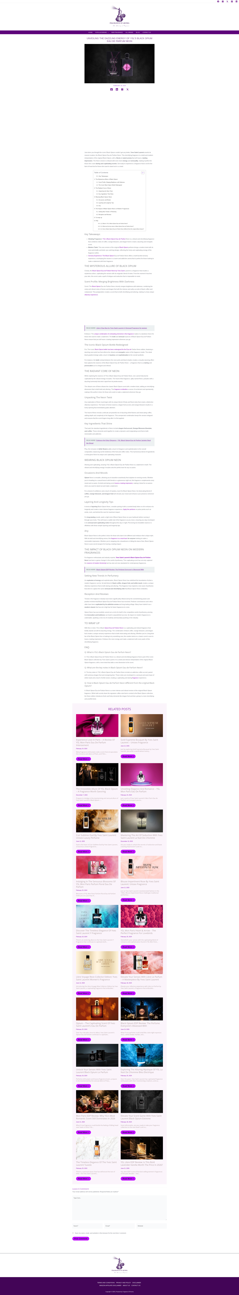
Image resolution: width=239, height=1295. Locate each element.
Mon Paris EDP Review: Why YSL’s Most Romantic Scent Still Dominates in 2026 (95, 1117)
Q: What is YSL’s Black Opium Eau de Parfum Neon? (114, 223)
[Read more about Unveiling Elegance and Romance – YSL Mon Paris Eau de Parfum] (142, 774)
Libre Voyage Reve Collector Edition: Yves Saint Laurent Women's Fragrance (96, 978)
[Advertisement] (119, 110)
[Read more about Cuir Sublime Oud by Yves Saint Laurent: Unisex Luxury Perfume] (97, 821)
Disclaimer (136, 1282)
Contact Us (135, 1285)
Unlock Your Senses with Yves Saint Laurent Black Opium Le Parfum (93, 1071)
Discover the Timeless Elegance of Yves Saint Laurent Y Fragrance (96, 932)
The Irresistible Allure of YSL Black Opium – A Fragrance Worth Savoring (97, 790)
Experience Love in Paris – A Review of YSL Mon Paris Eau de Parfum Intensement (95, 742)
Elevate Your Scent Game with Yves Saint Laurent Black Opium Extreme (141, 1117)
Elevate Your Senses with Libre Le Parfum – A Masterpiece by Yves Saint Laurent (141, 978)
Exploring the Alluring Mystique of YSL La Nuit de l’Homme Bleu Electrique (142, 1071)
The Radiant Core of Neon (103, 188)
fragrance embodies (121, 389)
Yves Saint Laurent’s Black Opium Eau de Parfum (133, 557)
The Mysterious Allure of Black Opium (107, 179)
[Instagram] (223, 1)
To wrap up (99, 217)
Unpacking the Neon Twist (106, 191)
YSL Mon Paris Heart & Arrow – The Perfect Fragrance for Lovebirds (138, 932)
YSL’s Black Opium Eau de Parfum (114, 239)
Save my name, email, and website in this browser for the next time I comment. (100, 1233)
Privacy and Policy (123, 1282)
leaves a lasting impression (124, 483)
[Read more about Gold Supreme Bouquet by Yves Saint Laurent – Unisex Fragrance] (142, 725)
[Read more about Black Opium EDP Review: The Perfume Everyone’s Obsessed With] (142, 1009)
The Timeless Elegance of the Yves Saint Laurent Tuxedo (96, 1163)
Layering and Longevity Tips (106, 203)
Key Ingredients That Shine (106, 194)
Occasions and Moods (105, 200)
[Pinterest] (232, 1)
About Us (126, 1285)
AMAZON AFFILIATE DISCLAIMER (110, 1285)
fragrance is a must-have (119, 538)
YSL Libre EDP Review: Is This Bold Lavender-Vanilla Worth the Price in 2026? (142, 1163)
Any (100, 205)
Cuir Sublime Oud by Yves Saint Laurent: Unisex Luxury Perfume (96, 836)
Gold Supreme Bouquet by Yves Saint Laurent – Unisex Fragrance (139, 741)
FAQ (97, 220)
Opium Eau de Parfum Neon (114, 628)
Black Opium (124, 247)
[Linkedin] (236, 1)
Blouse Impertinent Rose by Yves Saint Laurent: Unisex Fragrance (140, 883)
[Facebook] (218, 1)
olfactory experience (91, 295)
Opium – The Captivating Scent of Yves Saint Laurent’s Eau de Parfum (95, 1024)
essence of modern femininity (96, 563)
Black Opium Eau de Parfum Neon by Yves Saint (108, 271)
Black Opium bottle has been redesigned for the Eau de (113, 349)
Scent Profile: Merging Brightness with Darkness (112, 182)
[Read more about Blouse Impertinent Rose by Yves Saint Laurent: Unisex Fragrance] (142, 867)
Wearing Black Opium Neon (104, 197)
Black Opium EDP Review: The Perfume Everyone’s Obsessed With (140, 1024)
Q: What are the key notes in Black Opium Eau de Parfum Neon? (117, 226)
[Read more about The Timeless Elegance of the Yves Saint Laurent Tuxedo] (97, 1148)
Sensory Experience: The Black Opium (101, 256)
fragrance (135, 678)
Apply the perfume (129, 509)
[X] (227, 1)
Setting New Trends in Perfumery (108, 211)
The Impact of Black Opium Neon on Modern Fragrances (112, 208)
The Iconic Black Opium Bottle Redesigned (110, 185)
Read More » (83, 759)
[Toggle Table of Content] (142, 172)
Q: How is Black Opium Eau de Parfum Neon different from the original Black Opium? (122, 229)
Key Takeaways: (103, 176)
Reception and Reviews (105, 214)
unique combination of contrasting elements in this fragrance (114, 334)
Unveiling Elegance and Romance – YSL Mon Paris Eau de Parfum (140, 790)
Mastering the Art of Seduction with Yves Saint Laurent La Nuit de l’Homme (141, 836)
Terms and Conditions (106, 1282)
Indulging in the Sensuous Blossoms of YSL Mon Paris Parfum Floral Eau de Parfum (96, 884)
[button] (108, 32)
